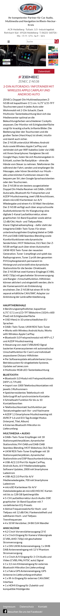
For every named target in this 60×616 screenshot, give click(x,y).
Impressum (9, 606)
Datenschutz (27, 606)
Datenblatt (44, 71)
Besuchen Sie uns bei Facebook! (25, 611)
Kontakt (42, 606)
